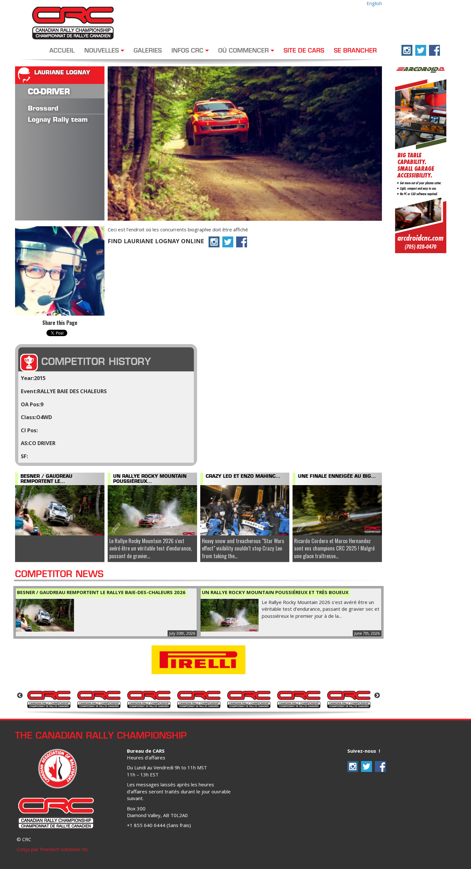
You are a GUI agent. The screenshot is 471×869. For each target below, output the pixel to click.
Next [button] (377, 695)
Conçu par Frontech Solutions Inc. (53, 849)
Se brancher (355, 51)
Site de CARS (304, 51)
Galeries (148, 51)
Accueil (62, 51)
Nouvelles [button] (102, 51)
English (374, 3)
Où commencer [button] (244, 51)
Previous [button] (20, 695)
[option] (49, 699)
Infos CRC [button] (188, 51)
